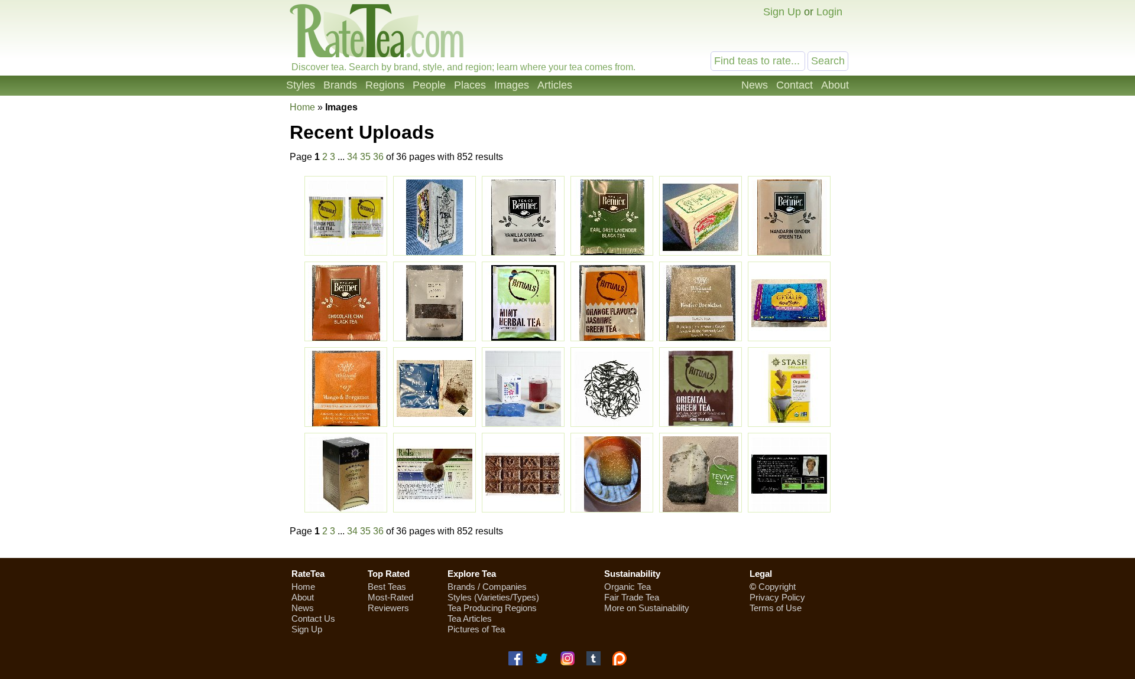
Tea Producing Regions (492, 608)
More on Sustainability (646, 608)
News (754, 85)
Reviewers (388, 608)
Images (511, 85)
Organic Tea (627, 587)
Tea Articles (469, 618)
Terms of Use (776, 608)
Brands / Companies (487, 587)
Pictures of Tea (476, 629)
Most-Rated (390, 597)
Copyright (777, 587)
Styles (300, 85)
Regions (384, 85)
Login (829, 12)
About (835, 85)
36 (378, 157)
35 (365, 157)
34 (352, 157)
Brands (340, 85)
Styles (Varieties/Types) (493, 597)
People (429, 85)
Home (302, 107)
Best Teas (387, 587)
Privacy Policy (777, 597)
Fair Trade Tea (631, 597)
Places (470, 85)
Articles (554, 85)
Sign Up (782, 12)
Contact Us (313, 618)
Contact (794, 85)
